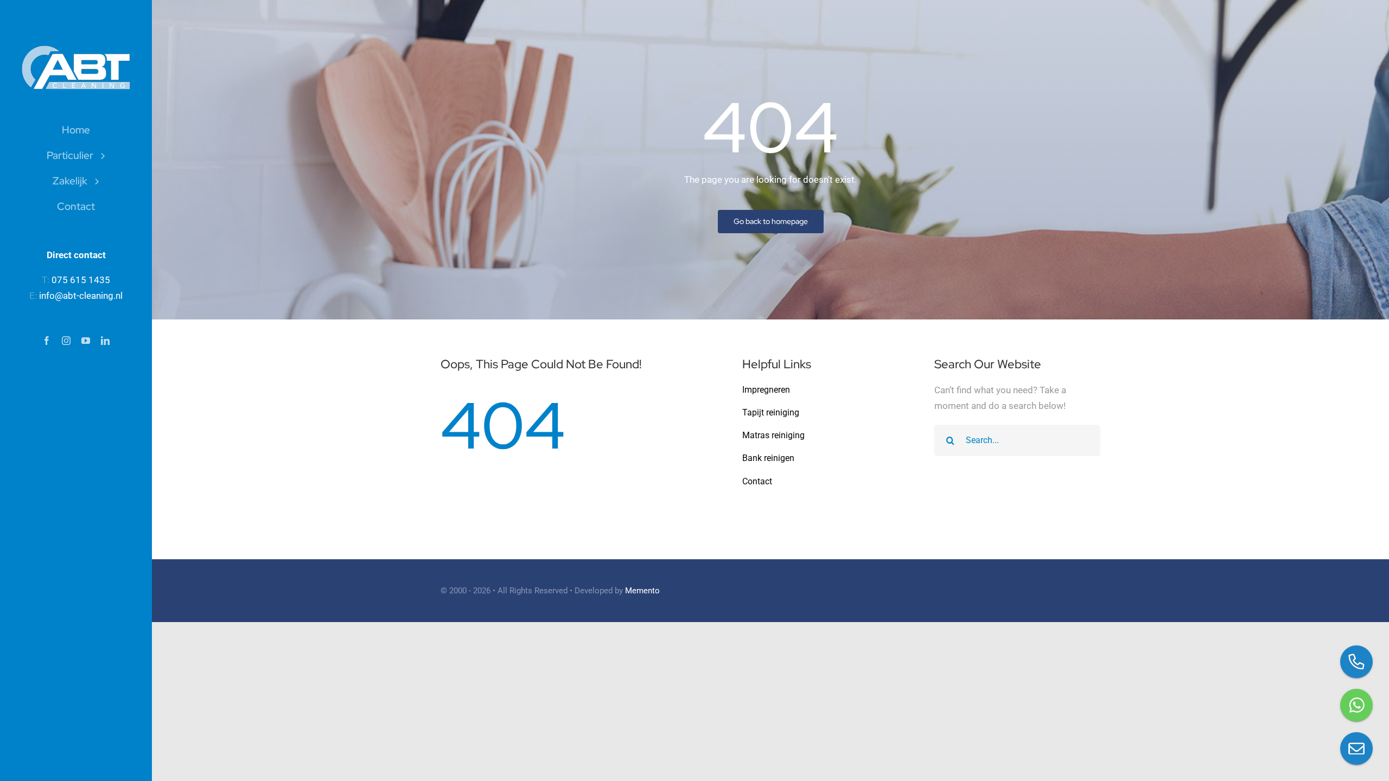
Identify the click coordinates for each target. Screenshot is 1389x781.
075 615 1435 (81, 279)
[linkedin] (105, 340)
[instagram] (66, 340)
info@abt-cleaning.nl (81, 295)
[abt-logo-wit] (76, 49)
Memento (642, 591)
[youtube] (85, 340)
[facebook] (46, 340)
